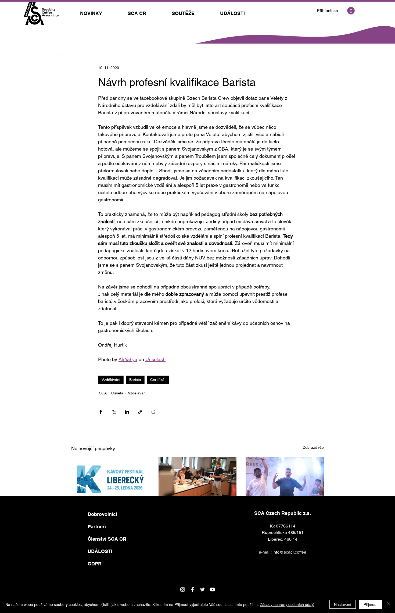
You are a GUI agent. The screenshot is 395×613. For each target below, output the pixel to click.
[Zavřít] (388, 604)
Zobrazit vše (313, 447)
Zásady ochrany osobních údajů (287, 604)
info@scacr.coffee (289, 552)
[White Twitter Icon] (202, 589)
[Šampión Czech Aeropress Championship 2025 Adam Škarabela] (285, 479)
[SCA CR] (192, 589)
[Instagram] (182, 589)
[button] (351, 11)
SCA (103, 393)
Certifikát (158, 379)
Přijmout (371, 604)
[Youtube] (212, 589)
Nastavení (342, 604)
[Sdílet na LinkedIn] (127, 411)
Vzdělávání (111, 379)
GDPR (95, 563)
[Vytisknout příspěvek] (153, 411)
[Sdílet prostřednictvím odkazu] (140, 411)
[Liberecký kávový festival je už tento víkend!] (110, 479)
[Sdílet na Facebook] (100, 411)
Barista (135, 379)
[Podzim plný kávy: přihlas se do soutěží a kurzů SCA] (198, 479)
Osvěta (117, 393)
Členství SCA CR (107, 539)
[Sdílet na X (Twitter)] (113, 411)
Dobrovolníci (102, 514)
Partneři (97, 526)
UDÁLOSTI (100, 551)
